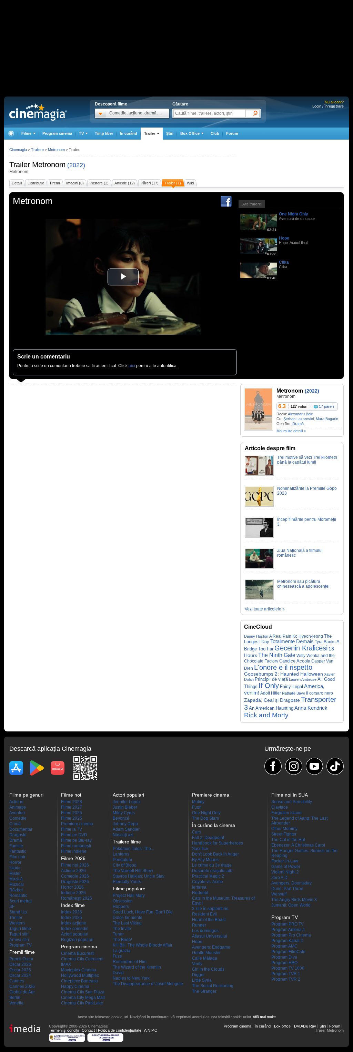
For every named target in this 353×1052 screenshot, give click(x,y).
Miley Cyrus (124, 812)
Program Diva (284, 957)
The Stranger (204, 991)
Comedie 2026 (75, 876)
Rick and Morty (266, 715)
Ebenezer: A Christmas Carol (298, 845)
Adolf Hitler (270, 693)
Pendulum (122, 859)
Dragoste (18, 834)
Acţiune (16, 801)
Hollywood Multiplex (80, 975)
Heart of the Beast (208, 919)
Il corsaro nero (319, 693)
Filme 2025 (71, 818)
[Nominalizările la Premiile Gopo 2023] (259, 505)
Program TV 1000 (287, 968)
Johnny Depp (125, 823)
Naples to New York (131, 978)
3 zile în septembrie (210, 908)
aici (132, 365)
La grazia (121, 950)
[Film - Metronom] (258, 429)
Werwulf (278, 894)
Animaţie (17, 807)
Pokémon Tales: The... (133, 848)
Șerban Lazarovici (298, 419)
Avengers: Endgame (211, 947)
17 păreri (326, 406)
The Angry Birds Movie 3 (294, 899)
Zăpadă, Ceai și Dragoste (272, 700)
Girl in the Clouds (208, 969)
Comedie (18, 818)
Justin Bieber (125, 807)
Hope (284, 238)
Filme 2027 (71, 807)
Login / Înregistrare (328, 106)
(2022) (76, 165)
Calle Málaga (204, 958)
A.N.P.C (150, 1030)
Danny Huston (256, 636)
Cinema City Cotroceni (82, 959)
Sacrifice (200, 848)
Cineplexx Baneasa (79, 981)
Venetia (16, 1003)
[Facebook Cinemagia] (273, 766)
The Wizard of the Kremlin (137, 967)
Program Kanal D (287, 940)
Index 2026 (71, 912)
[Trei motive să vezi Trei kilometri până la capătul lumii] (259, 474)
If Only (269, 685)
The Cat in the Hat (288, 839)
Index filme (73, 905)
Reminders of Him (130, 961)
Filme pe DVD (74, 834)
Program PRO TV (287, 924)
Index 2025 (71, 917)
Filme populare (129, 888)
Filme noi (71, 795)
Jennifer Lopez (127, 801)
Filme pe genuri (26, 795)
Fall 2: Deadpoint (208, 837)
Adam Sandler (126, 829)
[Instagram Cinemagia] (293, 766)
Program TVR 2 (285, 979)
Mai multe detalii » (291, 431)
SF (11, 906)
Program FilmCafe (288, 951)
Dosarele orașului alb (212, 870)
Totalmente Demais (292, 641)
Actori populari (74, 934)
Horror (15, 862)
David (118, 972)
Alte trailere (251, 204)
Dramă (298, 424)
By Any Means (205, 859)
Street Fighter (283, 834)
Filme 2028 (71, 801)
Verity (197, 963)
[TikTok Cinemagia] (335, 766)
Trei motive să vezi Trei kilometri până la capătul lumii (307, 460)
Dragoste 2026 (75, 881)
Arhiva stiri (19, 939)
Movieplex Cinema (78, 970)
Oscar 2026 (20, 964)
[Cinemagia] (11, 134)
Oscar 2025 (20, 970)
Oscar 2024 (20, 975)
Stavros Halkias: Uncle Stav (138, 876)
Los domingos (205, 930)
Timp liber (104, 133)
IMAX (66, 964)
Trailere (37, 150)
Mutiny (198, 801)
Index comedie (75, 928)
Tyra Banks (325, 641)
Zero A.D (279, 877)
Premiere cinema (77, 823)
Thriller (15, 917)
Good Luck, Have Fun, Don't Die (143, 912)
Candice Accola (294, 661)
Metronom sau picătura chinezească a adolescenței (303, 584)
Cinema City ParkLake (82, 1003)
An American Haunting (271, 708)
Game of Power (285, 866)
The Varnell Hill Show (133, 870)
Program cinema (57, 133)
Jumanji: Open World (291, 905)
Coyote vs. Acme (207, 881)
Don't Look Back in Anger (215, 854)
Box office (282, 1026)
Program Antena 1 (288, 929)
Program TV (20, 945)
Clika (284, 262)
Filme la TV (71, 829)
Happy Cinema (75, 986)
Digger (198, 974)
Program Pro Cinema (291, 935)
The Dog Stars (205, 818)
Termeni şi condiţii (64, 1030)
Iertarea (199, 887)
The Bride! (122, 939)
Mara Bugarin (327, 419)
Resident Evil (204, 914)
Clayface (279, 807)
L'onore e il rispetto (283, 667)
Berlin (14, 997)
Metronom (48, 164)
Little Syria (202, 980)
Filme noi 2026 (75, 865)
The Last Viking (127, 923)
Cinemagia (18, 150)
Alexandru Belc (300, 414)
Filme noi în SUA (289, 795)
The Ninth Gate (276, 655)
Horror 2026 (72, 887)
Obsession (123, 901)
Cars (196, 832)
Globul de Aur (22, 992)
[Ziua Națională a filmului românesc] (259, 567)
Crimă (15, 823)
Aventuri (17, 812)
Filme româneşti (76, 845)
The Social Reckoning (212, 985)
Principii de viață (271, 679)
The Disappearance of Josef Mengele (148, 983)
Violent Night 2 (285, 872)
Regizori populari (77, 939)
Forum (232, 133)
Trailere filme (127, 841)
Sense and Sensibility (291, 801)
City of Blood (125, 865)
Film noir (17, 856)
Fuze (117, 956)
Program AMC (284, 946)
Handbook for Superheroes (217, 843)
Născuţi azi (123, 834)
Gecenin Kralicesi (300, 648)
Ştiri (169, 133)
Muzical (16, 884)
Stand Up (18, 912)
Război (16, 890)
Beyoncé (121, 818)
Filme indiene (74, 851)
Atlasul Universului (209, 936)
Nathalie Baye (293, 693)
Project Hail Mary (129, 895)
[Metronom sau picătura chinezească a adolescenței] (259, 598)
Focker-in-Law (284, 861)
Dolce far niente (127, 917)
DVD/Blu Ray (305, 1026)
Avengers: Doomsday (291, 883)
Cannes (16, 981)
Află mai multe (264, 1017)
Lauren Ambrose (302, 679)
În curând (128, 133)
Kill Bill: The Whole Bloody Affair (142, 945)
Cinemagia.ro (38, 112)
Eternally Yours (127, 881)
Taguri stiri (19, 934)
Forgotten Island (286, 812)
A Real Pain (280, 636)
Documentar (20, 829)
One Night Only (293, 214)
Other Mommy (284, 828)
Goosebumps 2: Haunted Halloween (283, 674)
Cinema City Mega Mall (83, 997)
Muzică (16, 879)
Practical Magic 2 (208, 876)
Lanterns (121, 854)
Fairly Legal (291, 686)
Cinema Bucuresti (77, 953)
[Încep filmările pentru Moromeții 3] (259, 536)
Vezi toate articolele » (265, 609)
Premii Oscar (21, 959)
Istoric (14, 868)
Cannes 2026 (22, 986)
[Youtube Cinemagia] (314, 766)
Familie (16, 845)
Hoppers (121, 906)
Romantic (18, 895)
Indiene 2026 (73, 892)
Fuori (197, 807)
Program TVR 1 (285, 973)
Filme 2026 (71, 812)
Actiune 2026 (73, 870)
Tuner (118, 934)
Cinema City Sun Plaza (82, 992)
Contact (88, 1030)
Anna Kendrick (310, 708)
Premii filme (22, 952)
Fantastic (17, 851)
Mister (15, 873)
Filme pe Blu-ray (76, 840)
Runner (199, 925)
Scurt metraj (20, 901)
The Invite (122, 928)
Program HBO (284, 962)
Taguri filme (20, 928)
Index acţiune (73, 923)
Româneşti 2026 (76, 898)
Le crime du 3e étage (212, 865)
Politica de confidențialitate (119, 1030)
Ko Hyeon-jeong (307, 636)
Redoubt (200, 892)
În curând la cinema (213, 825)
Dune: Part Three (287, 888)
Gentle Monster (206, 952)
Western (17, 923)
